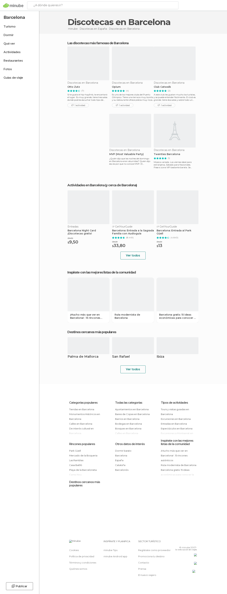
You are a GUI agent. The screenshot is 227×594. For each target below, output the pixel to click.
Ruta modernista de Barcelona (127, 316)
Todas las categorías (128, 402)
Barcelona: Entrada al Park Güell (174, 232)
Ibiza (160, 357)
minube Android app (115, 556)
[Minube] (13, 5)
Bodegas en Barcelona (128, 423)
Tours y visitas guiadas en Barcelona (175, 412)
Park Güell (75, 450)
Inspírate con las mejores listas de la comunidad (177, 442)
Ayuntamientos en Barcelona (132, 409)
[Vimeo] (190, 542)
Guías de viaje (13, 77)
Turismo (10, 26)
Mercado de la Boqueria (83, 455)
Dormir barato (123, 450)
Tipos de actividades (174, 402)
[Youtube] (194, 542)
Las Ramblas (76, 460)
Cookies (74, 550)
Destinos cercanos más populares (91, 332)
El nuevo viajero (147, 575)
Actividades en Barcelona (85, 185)
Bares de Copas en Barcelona (132, 414)
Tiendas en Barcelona (81, 409)
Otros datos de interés (130, 444)
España (119, 460)
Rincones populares (82, 444)
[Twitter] (185, 542)
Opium (116, 86)
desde (70, 238)
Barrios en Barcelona (127, 418)
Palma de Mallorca (83, 357)
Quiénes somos (78, 568)
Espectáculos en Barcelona (176, 428)
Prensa (142, 568)
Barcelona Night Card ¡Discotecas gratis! (82, 232)
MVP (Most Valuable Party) (126, 154)
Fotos (8, 69)
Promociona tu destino (151, 556)
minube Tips (110, 550)
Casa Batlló (75, 465)
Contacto (143, 562)
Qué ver (9, 43)
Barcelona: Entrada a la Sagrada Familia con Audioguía (133, 232)
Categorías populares (83, 402)
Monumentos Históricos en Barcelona (84, 416)
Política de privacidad (81, 556)
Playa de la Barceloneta (83, 469)
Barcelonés (121, 469)
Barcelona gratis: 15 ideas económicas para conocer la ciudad (177, 316)
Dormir (9, 35)
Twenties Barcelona (167, 154)
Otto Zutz (73, 86)
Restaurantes (13, 60)
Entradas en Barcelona (174, 423)
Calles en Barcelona (80, 423)
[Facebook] (180, 542)
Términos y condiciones (82, 562)
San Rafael (121, 357)
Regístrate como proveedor (154, 550)
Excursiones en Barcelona (176, 418)
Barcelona (121, 455)
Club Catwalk (162, 86)
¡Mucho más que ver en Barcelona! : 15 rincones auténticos (85, 316)
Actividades (12, 52)
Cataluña (120, 465)
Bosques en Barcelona (128, 428)
